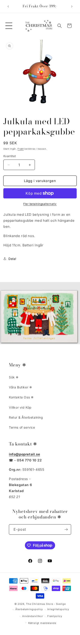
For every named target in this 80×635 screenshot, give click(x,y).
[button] (9, 26)
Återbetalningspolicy (29, 609)
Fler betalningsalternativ (40, 204)
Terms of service (22, 427)
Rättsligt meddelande (42, 623)
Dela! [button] (12, 259)
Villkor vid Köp (20, 407)
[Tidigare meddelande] (8, 6)
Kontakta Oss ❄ (21, 397)
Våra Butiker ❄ (20, 387)
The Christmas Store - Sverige (46, 603)
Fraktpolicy (54, 616)
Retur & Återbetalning (26, 417)
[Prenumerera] (66, 529)
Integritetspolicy (58, 609)
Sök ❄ (14, 377)
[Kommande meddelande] (72, 6)
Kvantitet (9, 156)
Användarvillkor (32, 616)
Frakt (21, 148)
